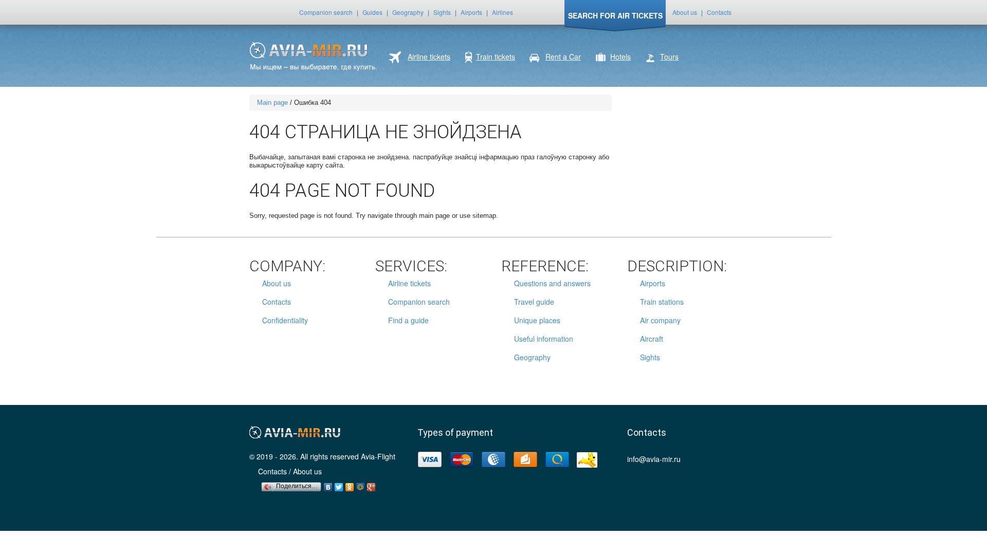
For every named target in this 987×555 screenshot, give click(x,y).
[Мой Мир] (360, 484)
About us (684, 12)
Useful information (543, 339)
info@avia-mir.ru (654, 459)
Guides (372, 12)
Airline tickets (409, 283)
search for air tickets (615, 15)
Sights (442, 12)
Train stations (662, 302)
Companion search (326, 12)
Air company (660, 320)
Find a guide (408, 320)
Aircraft (651, 339)
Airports (471, 12)
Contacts (719, 12)
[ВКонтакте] (328, 484)
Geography (408, 12)
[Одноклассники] (349, 484)
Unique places (537, 320)
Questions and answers (552, 283)
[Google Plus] (371, 484)
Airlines (502, 12)
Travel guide (534, 302)
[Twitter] (339, 484)
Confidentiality (285, 320)
